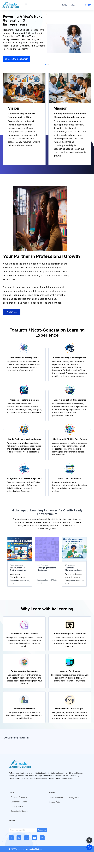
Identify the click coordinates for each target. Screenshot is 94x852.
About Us (12, 312)
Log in (88, 5)
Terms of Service (56, 798)
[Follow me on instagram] (42, 837)
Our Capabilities (17, 806)
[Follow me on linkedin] (26, 837)
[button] (69, 5)
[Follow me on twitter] (19, 837)
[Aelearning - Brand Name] (10, 5)
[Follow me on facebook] (11, 837)
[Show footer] (89, 847)
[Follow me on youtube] (34, 837)
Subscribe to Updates (19, 811)
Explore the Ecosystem (16, 59)
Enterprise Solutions (19, 802)
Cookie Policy (55, 802)
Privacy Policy (73, 798)
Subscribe (42, 830)
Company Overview (19, 797)
